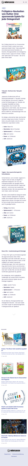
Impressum (14, 456)
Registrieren (7, 454)
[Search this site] (24, 2)
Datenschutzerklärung (18, 454)
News (4, 8)
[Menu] (26, 2)
